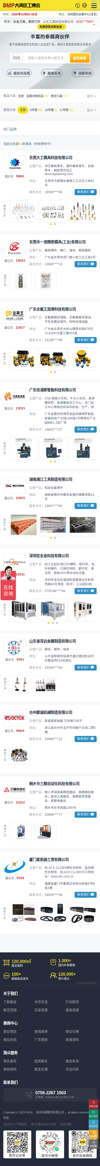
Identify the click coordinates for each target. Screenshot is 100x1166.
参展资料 (72, 1040)
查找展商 (41, 1031)
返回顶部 (93, 1146)
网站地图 (65, 1124)
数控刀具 (59, 96)
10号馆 (51, 109)
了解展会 (10, 1002)
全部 (21, 96)
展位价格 (72, 1031)
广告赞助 (41, 1040)
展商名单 (54, 73)
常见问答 (72, 1069)
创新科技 (85, 73)
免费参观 (93, 1106)
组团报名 (41, 1061)
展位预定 (10, 1031)
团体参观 (93, 1126)
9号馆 (36, 109)
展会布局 (72, 1061)
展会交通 (41, 1069)
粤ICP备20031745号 (43, 1124)
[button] (51, 224)
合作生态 (41, 1002)
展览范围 (10, 1010)
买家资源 (41, 1010)
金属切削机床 (37, 96)
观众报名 (10, 1061)
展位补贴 (10, 1040)
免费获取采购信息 (50, 26)
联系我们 (93, 1136)
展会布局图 (21, 73)
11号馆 (66, 109)
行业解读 (72, 1002)
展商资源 (72, 1010)
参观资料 (10, 1069)
